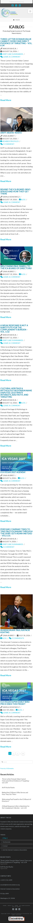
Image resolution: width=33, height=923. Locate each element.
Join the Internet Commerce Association (15, 850)
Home (5, 905)
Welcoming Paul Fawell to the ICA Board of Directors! (16, 267)
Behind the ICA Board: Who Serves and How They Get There (15, 191)
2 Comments (17, 638)
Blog (23, 199)
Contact (5, 846)
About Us (11, 905)
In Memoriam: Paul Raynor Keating (15, 631)
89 (23, 753)
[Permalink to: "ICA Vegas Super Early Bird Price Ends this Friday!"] (16, 691)
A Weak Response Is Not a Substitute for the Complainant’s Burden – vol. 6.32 (14, 328)
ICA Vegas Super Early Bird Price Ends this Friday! (15, 703)
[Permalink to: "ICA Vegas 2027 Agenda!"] (16, 462)
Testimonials (6, 842)
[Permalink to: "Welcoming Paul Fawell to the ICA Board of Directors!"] (16, 255)
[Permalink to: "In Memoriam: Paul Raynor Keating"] (16, 611)
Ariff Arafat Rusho (11, 132)
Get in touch (16, 906)
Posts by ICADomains (7, 768)
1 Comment (8, 144)
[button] (30, 11)
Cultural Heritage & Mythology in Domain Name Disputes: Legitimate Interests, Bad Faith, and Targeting (16, 392)
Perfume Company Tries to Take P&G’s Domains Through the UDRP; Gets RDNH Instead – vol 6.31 (16, 532)
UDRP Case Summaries (12, 54)
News (16, 905)
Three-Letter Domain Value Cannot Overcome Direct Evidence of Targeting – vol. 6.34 (16, 42)
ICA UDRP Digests (24, 905)
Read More (5, 100)
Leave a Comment (11, 57)
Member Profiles (10, 141)
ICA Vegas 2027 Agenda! (13, 472)
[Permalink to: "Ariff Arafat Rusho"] (16, 119)
